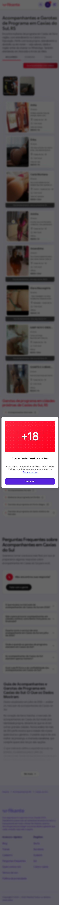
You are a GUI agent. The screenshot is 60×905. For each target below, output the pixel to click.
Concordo (30, 481)
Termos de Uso (30, 472)
